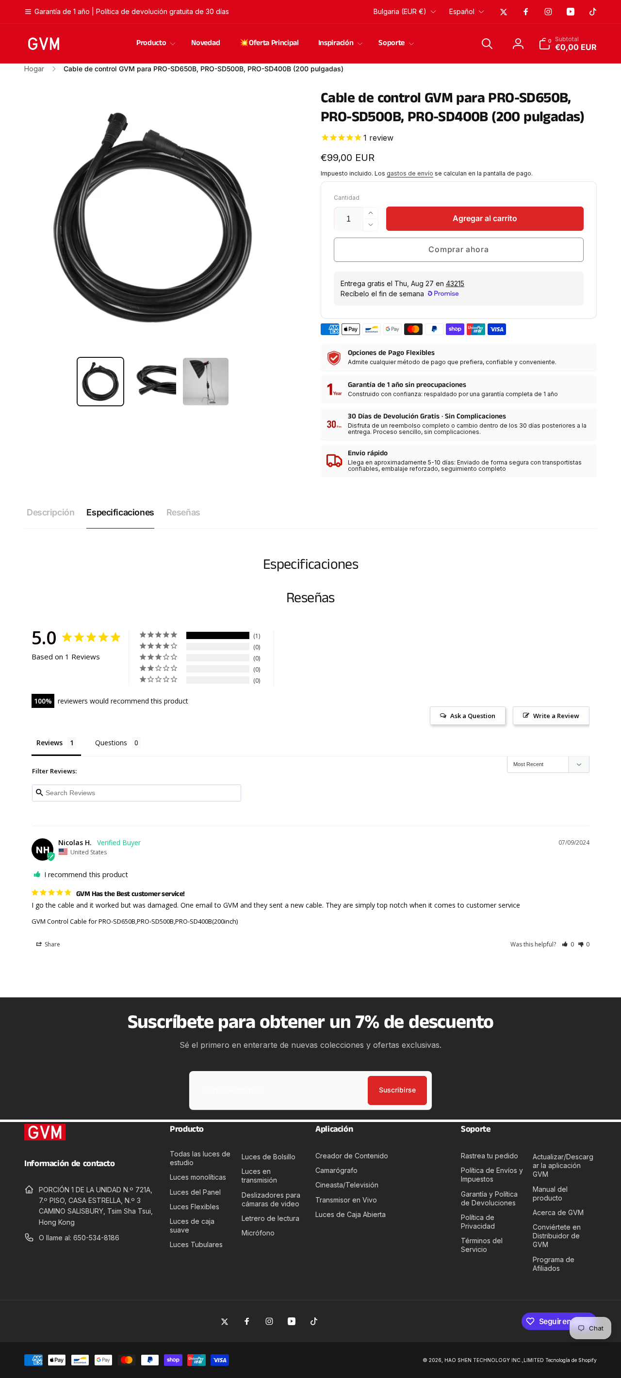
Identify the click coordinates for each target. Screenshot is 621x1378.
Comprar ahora (458, 249)
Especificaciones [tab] (120, 512)
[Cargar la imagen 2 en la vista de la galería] (153, 381)
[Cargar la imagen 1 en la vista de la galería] (100, 381)
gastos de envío (410, 173)
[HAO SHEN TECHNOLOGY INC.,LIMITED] (44, 1137)
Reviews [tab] (49, 742)
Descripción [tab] (50, 512)
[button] (154, 43)
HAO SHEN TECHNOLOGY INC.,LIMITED (494, 1360)
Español (461, 11)
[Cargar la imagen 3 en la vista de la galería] (206, 381)
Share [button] (51, 944)
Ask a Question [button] (472, 715)
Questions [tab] (111, 742)
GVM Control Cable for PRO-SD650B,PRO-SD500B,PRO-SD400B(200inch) (135, 921)
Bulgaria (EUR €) (400, 11)
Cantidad (347, 197)
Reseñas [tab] (183, 512)
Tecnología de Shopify (571, 1360)
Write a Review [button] (556, 715)
